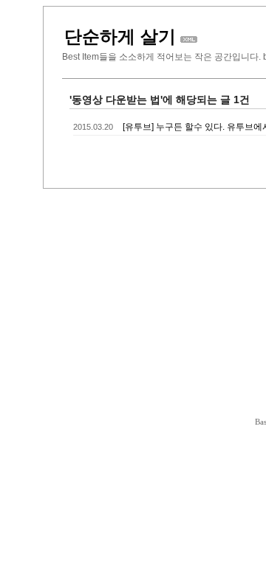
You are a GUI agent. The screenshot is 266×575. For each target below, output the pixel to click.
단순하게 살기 (120, 36)
